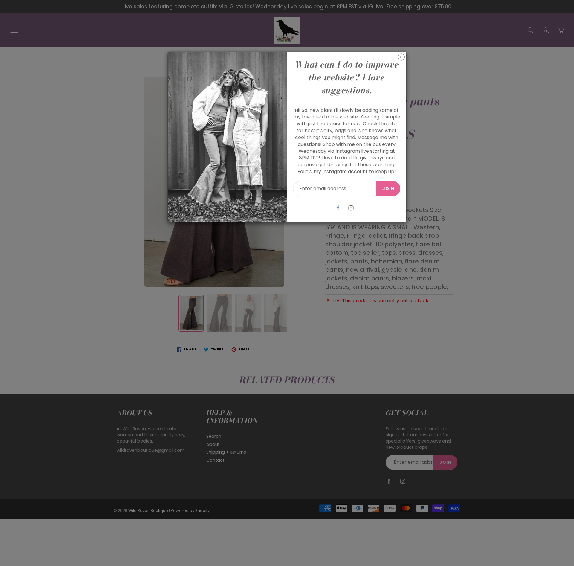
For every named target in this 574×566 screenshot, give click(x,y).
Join (388, 189)
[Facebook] (338, 208)
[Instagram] (351, 208)
